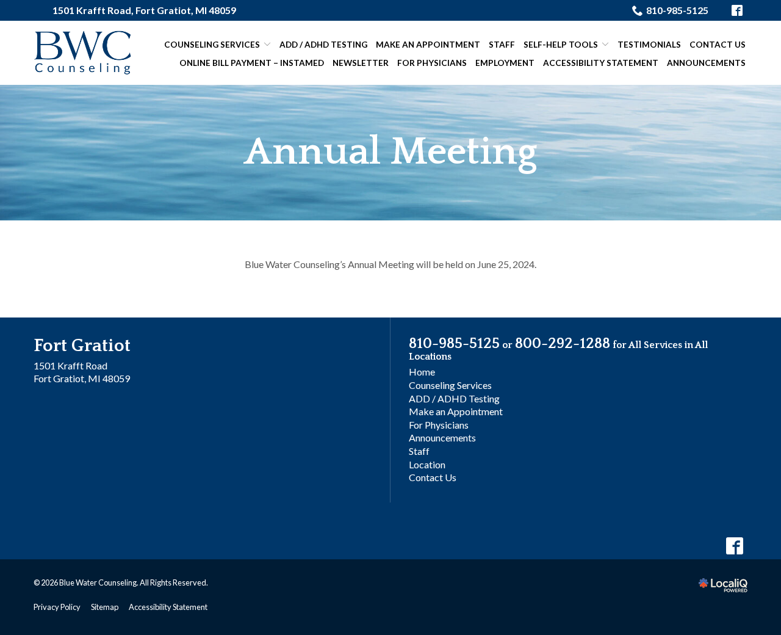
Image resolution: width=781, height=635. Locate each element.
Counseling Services (212, 44)
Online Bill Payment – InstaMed (251, 63)
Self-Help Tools (561, 44)
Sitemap (104, 607)
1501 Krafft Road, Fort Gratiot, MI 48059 (144, 10)
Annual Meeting (390, 152)
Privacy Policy (57, 607)
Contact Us (717, 44)
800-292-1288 (562, 344)
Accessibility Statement (600, 63)
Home (422, 371)
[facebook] (734, 546)
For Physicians (432, 63)
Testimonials (649, 44)
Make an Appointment (428, 44)
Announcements (706, 63)
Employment (504, 63)
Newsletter (361, 63)
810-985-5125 (677, 10)
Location (427, 464)
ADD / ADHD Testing (323, 44)
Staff (502, 44)
